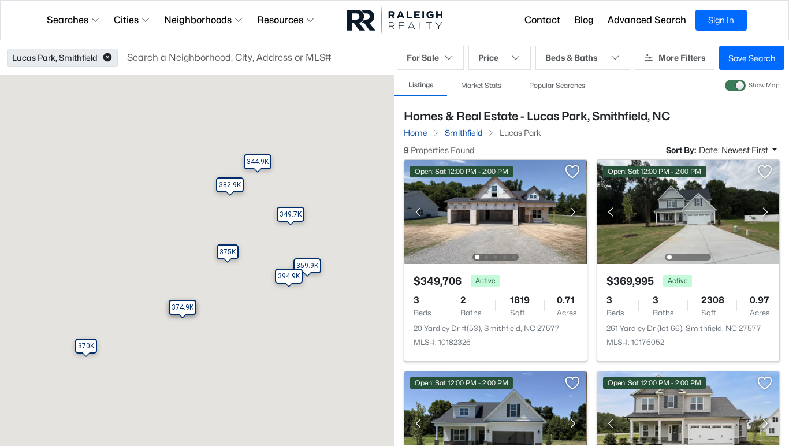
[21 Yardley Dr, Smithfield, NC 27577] (688, 422)
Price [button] (488, 57)
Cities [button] (126, 19)
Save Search (751, 58)
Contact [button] (542, 19)
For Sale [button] (423, 57)
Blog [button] (584, 19)
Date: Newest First (734, 150)
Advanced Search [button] (647, 19)
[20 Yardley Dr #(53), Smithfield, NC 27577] (495, 211)
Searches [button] (67, 19)
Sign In (721, 20)
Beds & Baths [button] (571, 57)
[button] (107, 58)
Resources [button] (280, 19)
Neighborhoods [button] (198, 19)
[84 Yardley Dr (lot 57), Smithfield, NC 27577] (495, 422)
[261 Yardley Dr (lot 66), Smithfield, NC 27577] (688, 211)
